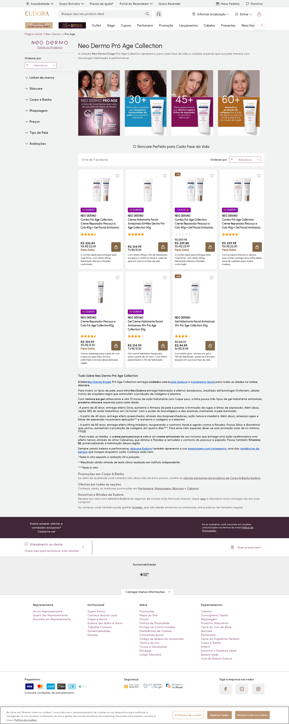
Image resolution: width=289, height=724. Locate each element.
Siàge (111, 25)
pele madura (178, 382)
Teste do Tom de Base (216, 627)
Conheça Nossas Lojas (102, 615)
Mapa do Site (148, 615)
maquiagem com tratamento (207, 448)
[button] (117, 176)
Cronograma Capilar (214, 615)
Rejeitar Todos (220, 715)
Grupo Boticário (69, 4)
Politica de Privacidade (154, 623)
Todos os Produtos (49, 47)
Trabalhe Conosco (99, 627)
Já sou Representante (47, 611)
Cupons (126, 25)
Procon (144, 619)
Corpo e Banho (211, 643)
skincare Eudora (141, 448)
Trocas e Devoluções (153, 646)
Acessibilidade (40, 4)
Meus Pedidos (230, 4)
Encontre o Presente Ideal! (218, 650)
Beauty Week (210, 654)
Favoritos (257, 4)
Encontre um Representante (52, 619)
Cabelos (209, 25)
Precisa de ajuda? (101, 4)
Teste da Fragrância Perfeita (220, 639)
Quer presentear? (249, 547)
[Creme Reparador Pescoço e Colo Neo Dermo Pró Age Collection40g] (100, 290)
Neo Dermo (53, 34)
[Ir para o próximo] (262, 25)
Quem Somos (96, 611)
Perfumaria (145, 25)
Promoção (166, 25)
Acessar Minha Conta (243, 14)
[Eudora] (37, 14)
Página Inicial (34, 34)
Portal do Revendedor (134, 4)
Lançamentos (188, 25)
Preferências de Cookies (155, 631)
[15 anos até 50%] (72, 25)
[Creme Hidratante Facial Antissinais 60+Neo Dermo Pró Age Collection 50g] (147, 188)
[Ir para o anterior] (257, 25)
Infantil (205, 646)
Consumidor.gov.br (151, 635)
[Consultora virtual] (159, 14)
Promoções (147, 611)
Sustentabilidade (98, 631)
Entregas (145, 650)
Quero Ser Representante (50, 615)
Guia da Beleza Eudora (216, 658)
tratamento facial (203, 382)
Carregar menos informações (145, 592)
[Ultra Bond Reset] (39, 25)
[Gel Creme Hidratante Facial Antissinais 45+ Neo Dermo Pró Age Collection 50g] (147, 290)
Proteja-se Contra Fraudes (157, 627)
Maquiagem (209, 619)
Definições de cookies (188, 715)
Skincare (206, 631)
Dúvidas (92, 635)
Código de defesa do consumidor (161, 639)
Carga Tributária (150, 654)
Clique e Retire (97, 619)
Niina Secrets (250, 25)
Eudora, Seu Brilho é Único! (104, 623)
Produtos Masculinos (214, 623)
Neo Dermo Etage (99, 382)
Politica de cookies (25, 720)
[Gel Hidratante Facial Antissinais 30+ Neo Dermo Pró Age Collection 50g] (195, 290)
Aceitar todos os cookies (252, 715)
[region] (144, 715)
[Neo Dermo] (50, 42)
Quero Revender (169, 4)
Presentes (228, 25)
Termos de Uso (149, 643)
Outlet (96, 25)
